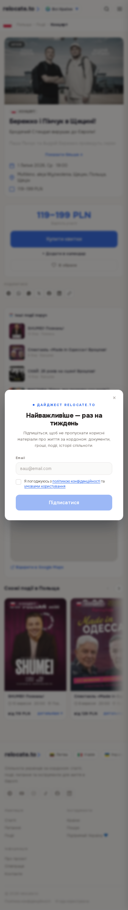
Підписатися (64, 502)
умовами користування (44, 486)
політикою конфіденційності (76, 481)
